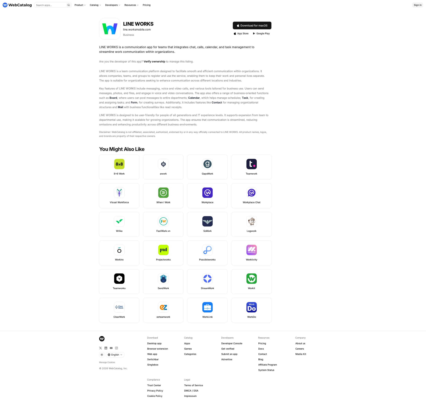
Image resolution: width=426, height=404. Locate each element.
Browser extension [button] (157, 348)
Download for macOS (253, 25)
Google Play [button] (263, 33)
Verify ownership (154, 61)
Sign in (418, 4)
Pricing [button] (262, 343)
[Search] (68, 5)
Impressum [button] (190, 396)
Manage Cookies (107, 362)
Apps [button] (187, 343)
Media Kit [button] (300, 354)
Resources (130, 4)
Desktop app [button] (154, 343)
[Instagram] (116, 348)
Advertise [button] (226, 359)
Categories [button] (190, 354)
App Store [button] (242, 33)
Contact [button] (262, 354)
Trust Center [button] (154, 385)
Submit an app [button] (229, 354)
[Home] (17, 5)
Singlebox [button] (152, 364)
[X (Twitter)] (100, 348)
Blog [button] (260, 359)
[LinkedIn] (106, 348)
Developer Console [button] (231, 343)
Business (128, 34)
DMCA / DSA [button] (191, 390)
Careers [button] (299, 348)
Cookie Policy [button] (154, 396)
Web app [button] (152, 354)
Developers (111, 4)
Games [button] (188, 348)
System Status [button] (266, 370)
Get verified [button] (227, 348)
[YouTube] (111, 348)
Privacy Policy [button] (155, 390)
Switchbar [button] (153, 359)
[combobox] (115, 354)
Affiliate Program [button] (267, 364)
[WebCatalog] (102, 338)
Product (79, 4)
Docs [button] (261, 348)
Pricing (147, 4)
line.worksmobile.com (137, 29)
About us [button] (300, 343)
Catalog (94, 4)
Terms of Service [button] (193, 385)
